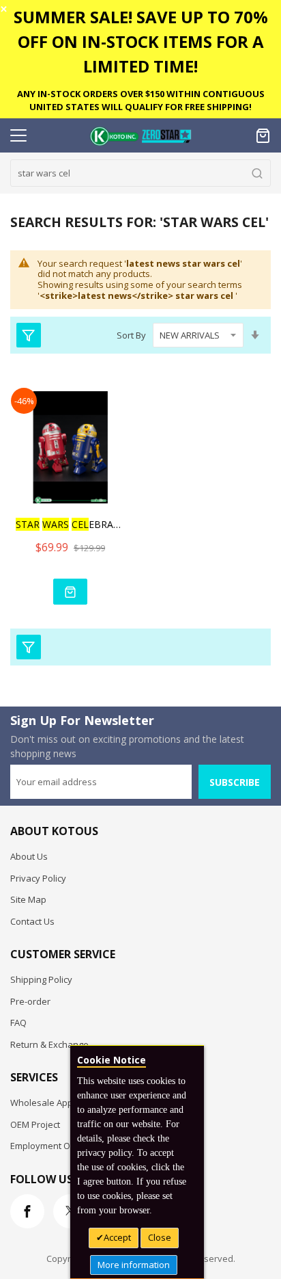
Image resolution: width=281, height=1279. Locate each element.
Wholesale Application (56, 1102)
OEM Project (35, 1124)
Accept (117, 1237)
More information (134, 1264)
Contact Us (32, 921)
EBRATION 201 (70, 524)
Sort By (131, 335)
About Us (29, 856)
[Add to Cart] (70, 592)
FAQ (18, 1022)
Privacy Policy (38, 878)
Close (159, 1237)
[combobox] (140, 173)
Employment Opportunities (65, 1145)
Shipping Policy (41, 979)
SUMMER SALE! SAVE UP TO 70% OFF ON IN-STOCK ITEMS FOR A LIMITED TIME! (141, 41)
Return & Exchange (49, 1044)
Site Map (28, 899)
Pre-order (30, 1001)
